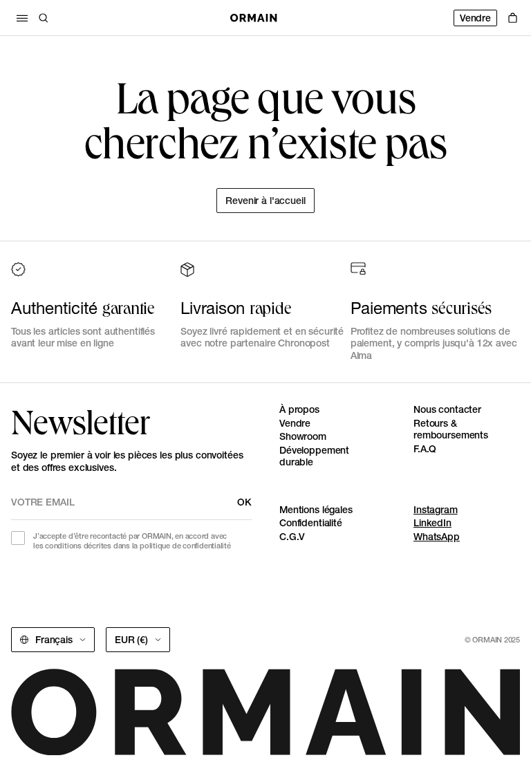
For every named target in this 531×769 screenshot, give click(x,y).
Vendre (475, 18)
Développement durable (314, 456)
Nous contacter (447, 409)
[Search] (43, 18)
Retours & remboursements (450, 429)
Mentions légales (316, 509)
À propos (299, 409)
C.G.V (292, 536)
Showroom (302, 436)
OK (244, 502)
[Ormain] (253, 18)
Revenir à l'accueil (265, 200)
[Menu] (22, 18)
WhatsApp (436, 536)
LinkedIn (432, 523)
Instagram (435, 509)
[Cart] (512, 18)
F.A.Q (424, 449)
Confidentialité (310, 523)
